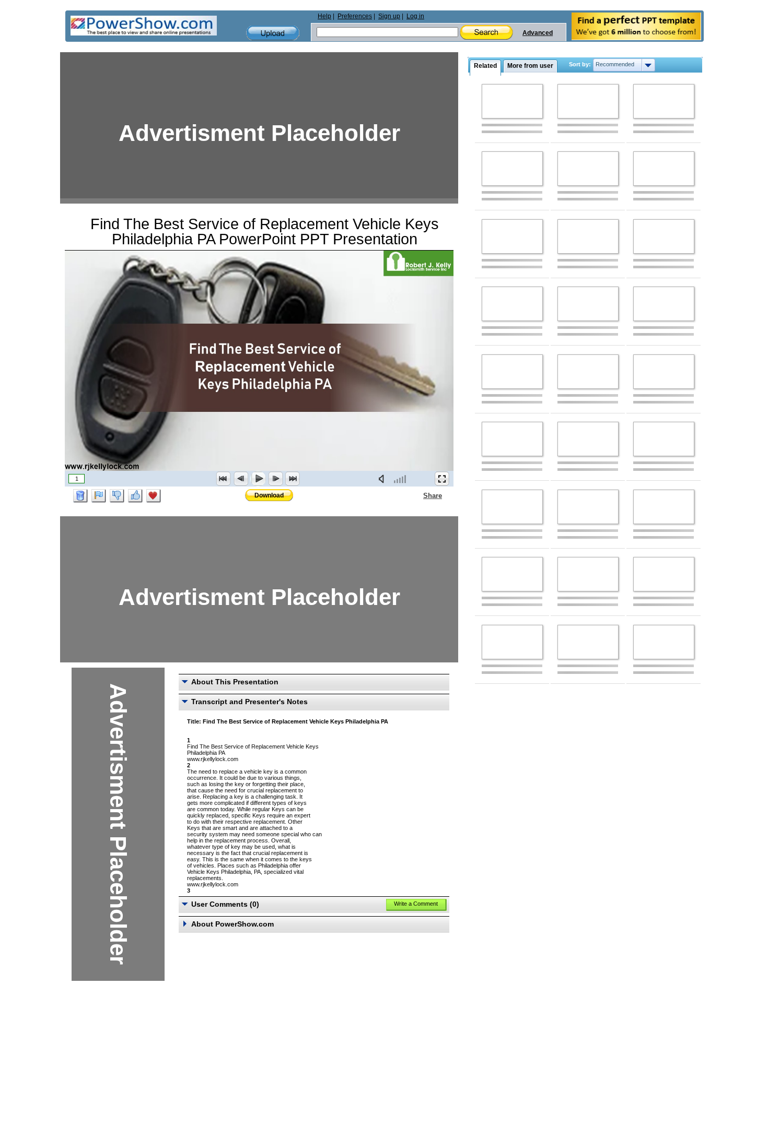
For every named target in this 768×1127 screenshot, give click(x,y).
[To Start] (223, 479)
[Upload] (272, 33)
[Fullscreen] (442, 479)
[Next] (275, 479)
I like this (135, 496)
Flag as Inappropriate (98, 496)
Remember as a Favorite (153, 496)
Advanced (537, 33)
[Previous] (241, 479)
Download (269, 495)
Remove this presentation (80, 496)
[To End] (292, 479)
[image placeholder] (512, 101)
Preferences (355, 16)
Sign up (389, 16)
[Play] (258, 479)
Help (324, 16)
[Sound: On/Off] (383, 479)
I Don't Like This (117, 496)
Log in (415, 16)
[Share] (417, 495)
